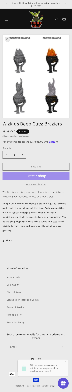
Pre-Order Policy (15, 322)
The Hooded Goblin (30, 386)
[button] (6, 19)
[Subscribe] (61, 347)
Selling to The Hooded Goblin (23, 299)
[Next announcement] (65, 4)
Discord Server (14, 292)
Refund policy (14, 314)
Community (13, 284)
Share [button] (9, 240)
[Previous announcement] (6, 4)
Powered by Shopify (48, 386)
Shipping (6, 136)
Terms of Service (15, 307)
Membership (13, 277)
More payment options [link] (36, 184)
